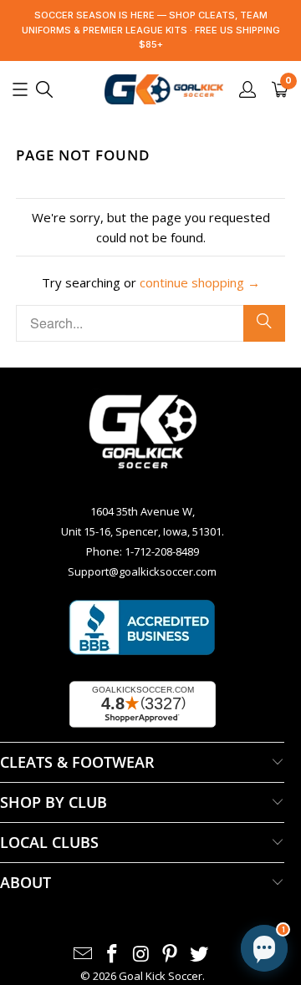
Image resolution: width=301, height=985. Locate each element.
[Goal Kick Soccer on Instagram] (141, 954)
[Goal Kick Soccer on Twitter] (199, 954)
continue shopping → (200, 282)
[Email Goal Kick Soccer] (83, 954)
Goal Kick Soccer (160, 975)
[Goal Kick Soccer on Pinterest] (170, 954)
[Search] (264, 323)
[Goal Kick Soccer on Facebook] (112, 954)
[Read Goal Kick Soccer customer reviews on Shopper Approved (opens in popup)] (142, 704)
